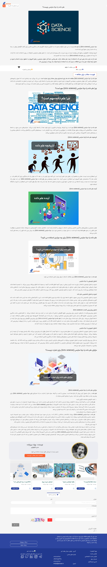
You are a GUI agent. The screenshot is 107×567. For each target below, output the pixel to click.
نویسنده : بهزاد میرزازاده (35, 444)
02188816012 (57, 557)
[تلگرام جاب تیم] (40, 556)
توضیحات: (93, 506)
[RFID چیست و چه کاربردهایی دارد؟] (20, 470)
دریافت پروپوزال (23, 542)
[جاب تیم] (7, 3)
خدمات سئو (94, 559)
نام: (51, 499)
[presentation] (96, 476)
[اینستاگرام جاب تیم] (35, 556)
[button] (85, 74)
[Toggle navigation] (13, 4)
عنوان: (94, 499)
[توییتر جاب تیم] (26, 556)
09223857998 (58, 559)
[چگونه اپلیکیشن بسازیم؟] (64, 470)
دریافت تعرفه (24, 545)
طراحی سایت (93, 554)
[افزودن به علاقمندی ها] (19, 68)
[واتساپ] (22, 556)
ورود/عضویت (93, 551)
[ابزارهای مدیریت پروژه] (42, 470)
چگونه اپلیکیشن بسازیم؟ (68, 482)
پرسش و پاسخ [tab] (52, 495)
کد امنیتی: (93, 516)
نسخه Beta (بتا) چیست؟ (90, 482)
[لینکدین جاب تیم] (31, 556)
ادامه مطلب (81, 488)
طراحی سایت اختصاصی (91, 556)
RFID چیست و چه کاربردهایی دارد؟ (22, 482)
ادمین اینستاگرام (92, 562)
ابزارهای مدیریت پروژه (47, 482)
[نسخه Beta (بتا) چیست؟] (86, 470)
